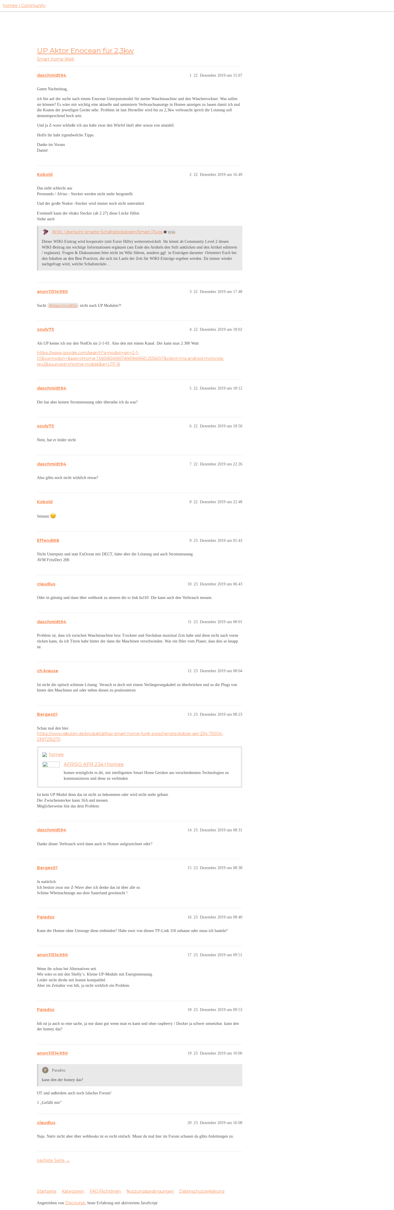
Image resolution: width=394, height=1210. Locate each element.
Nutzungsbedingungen (150, 1191)
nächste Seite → (53, 1160)
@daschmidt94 (63, 305)
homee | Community (24, 5)
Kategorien (73, 1191)
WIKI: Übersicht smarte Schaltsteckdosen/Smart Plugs (107, 231)
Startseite (47, 1191)
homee (56, 754)
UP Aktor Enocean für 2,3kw (85, 50)
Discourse (75, 1202)
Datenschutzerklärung (201, 1191)
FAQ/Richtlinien (105, 1191)
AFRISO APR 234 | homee (94, 764)
